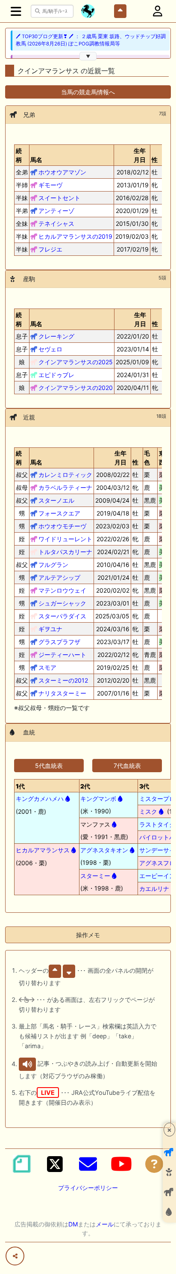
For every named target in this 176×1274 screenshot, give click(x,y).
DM (73, 1224)
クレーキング (56, 336)
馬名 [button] (36, 159)
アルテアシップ (59, 577)
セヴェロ (50, 349)
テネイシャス (56, 223)
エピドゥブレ (56, 374)
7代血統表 (127, 765)
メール (105, 1224)
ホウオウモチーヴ (62, 526)
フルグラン (53, 564)
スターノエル (56, 500)
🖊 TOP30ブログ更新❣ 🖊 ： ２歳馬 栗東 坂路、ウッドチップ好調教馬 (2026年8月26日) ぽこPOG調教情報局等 (91, 40)
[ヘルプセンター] (154, 1164)
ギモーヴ (50, 185)
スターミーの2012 (63, 680)
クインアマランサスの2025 (75, 362)
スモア (47, 667)
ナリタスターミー (62, 693)
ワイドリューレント (65, 539)
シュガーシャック (62, 603)
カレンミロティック (65, 474)
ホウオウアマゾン (62, 172)
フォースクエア (59, 513)
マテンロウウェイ (62, 590)
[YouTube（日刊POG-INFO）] (121, 1164)
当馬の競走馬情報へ (88, 92)
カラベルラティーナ (65, 487)
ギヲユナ (50, 629)
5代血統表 (49, 765)
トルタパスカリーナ (65, 551)
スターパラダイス (62, 616)
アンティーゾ (56, 210)
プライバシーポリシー (88, 1187)
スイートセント (59, 197)
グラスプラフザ (59, 641)
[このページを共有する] (15, 1256)
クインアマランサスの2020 (75, 387)
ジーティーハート (62, 654)
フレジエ (50, 249)
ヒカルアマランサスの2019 (75, 236)
